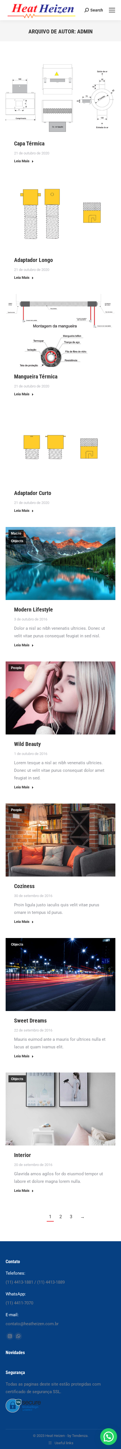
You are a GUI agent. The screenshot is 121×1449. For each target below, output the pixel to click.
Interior (22, 1155)
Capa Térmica (29, 143)
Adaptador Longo (33, 260)
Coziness (24, 886)
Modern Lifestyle (33, 609)
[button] (108, 1436)
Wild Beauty (27, 744)
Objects (17, 541)
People (16, 668)
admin (85, 31)
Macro (16, 533)
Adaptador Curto (32, 493)
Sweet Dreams (30, 1020)
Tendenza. (80, 1436)
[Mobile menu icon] (112, 10)
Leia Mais (22, 161)
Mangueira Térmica (35, 376)
